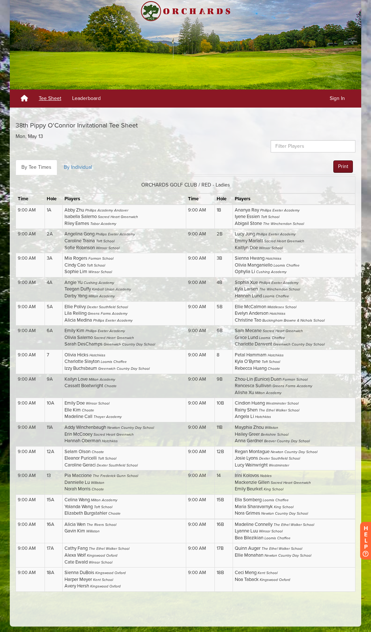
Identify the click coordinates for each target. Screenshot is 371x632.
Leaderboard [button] (86, 98)
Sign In (337, 98)
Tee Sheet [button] (50, 98)
